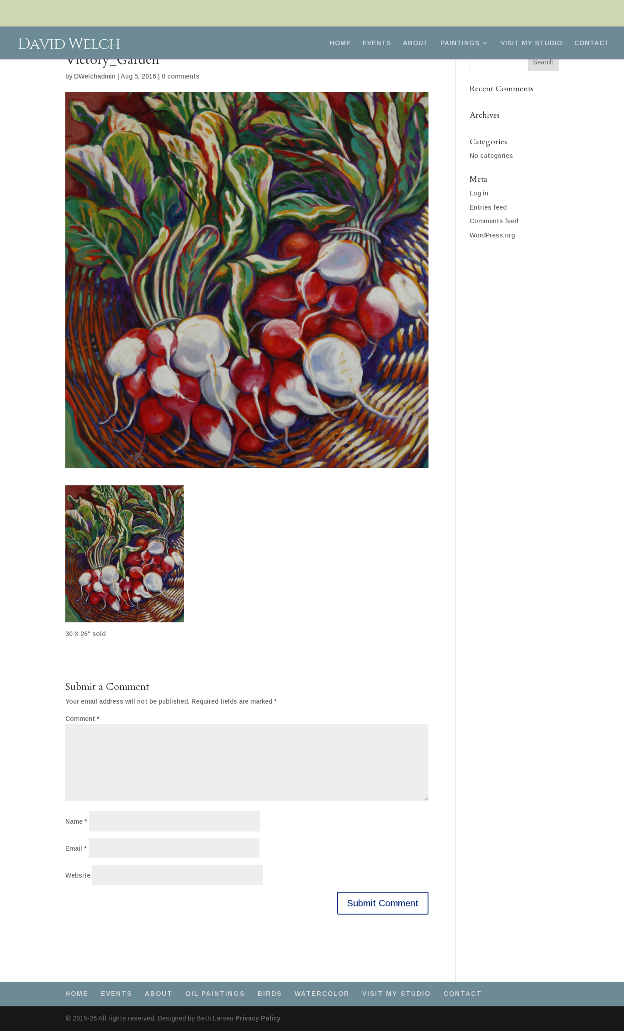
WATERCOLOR (322, 993)
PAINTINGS (460, 43)
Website (77, 875)
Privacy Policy (257, 1018)
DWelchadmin (95, 76)
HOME (340, 43)
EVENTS (377, 43)
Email (76, 848)
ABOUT (415, 43)
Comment (82, 718)
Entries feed (488, 207)
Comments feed (494, 221)
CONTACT (591, 43)
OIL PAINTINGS (215, 993)
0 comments (181, 76)
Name (76, 821)
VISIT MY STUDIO (531, 43)
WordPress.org (492, 235)
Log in (479, 193)
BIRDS (270, 993)
